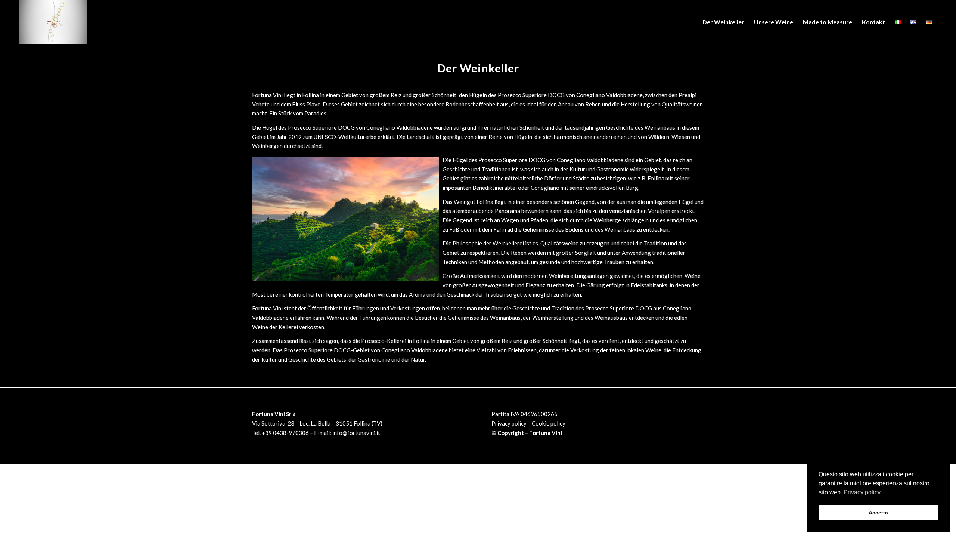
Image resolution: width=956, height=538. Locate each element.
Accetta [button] (878, 513)
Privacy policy (509, 423)
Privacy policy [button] (862, 492)
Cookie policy (548, 423)
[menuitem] (723, 22)
